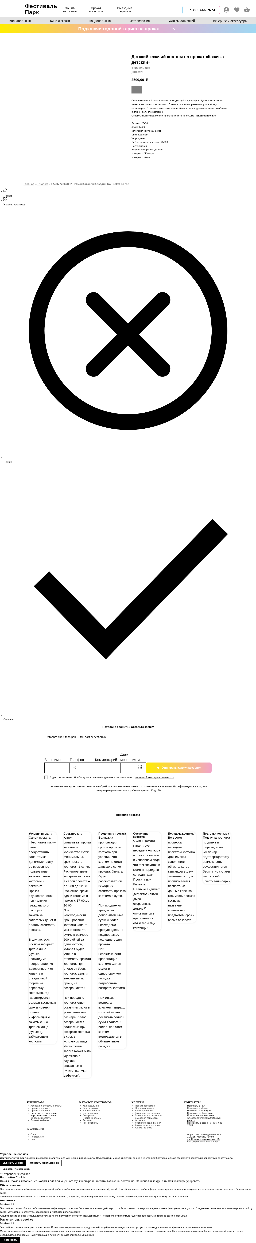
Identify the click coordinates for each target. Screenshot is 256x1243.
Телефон (77, 760)
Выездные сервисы (124, 9)
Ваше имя (52, 760)
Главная (29, 184)
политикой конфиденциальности (154, 777)
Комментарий (106, 760)
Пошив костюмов (70, 9)
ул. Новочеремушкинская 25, (203, 1139)
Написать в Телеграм (199, 1110)
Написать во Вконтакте (200, 1113)
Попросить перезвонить (200, 1115)
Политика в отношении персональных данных (43, 1114)
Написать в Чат (196, 1105)
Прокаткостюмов (96, 9)
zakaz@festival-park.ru (204, 1119)
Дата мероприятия (131, 757)
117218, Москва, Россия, (201, 1136)
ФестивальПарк (41, 9)
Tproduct (42, 184)
